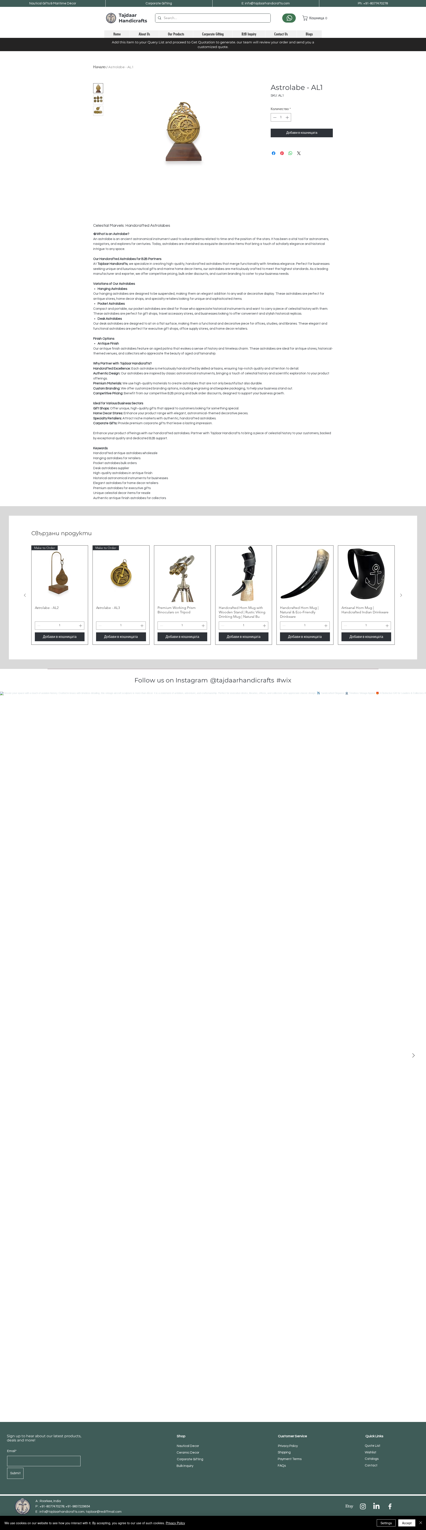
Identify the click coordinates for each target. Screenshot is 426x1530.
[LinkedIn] (376, 1506)
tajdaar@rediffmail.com (104, 1511)
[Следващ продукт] (401, 595)
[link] (312, 18)
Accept (407, 1523)
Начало (99, 67)
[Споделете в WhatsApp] (290, 153)
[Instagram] (363, 1506)
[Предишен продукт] (25, 595)
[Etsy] (349, 1506)
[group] (213, 595)
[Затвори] (420, 1522)
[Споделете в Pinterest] (282, 153)
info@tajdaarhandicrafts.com (61, 1511)
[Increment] (288, 117)
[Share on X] (299, 153)
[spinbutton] (281, 117)
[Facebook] (390, 1506)
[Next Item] (413, 1055)
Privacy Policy (175, 1523)
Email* (12, 1451)
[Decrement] (274, 117)
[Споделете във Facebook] (273, 153)
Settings (386, 1523)
